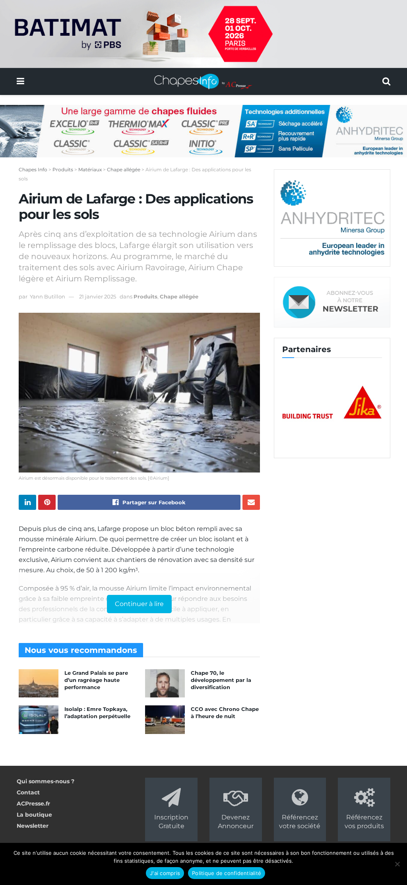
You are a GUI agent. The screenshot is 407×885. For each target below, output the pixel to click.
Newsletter (32, 825)
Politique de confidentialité (226, 873)
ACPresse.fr (33, 803)
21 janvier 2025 (97, 296)
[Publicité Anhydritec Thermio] (203, 130)
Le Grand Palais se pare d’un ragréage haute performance (96, 680)
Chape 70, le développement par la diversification (221, 680)
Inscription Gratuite (171, 821)
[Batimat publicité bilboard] (203, 33)
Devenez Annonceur (236, 821)
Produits (145, 296)
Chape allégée (179, 296)
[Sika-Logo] (332, 403)
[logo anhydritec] (332, 217)
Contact (28, 792)
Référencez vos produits (364, 821)
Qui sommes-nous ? (45, 781)
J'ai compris (165, 873)
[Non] (397, 864)
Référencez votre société (299, 821)
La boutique (34, 814)
